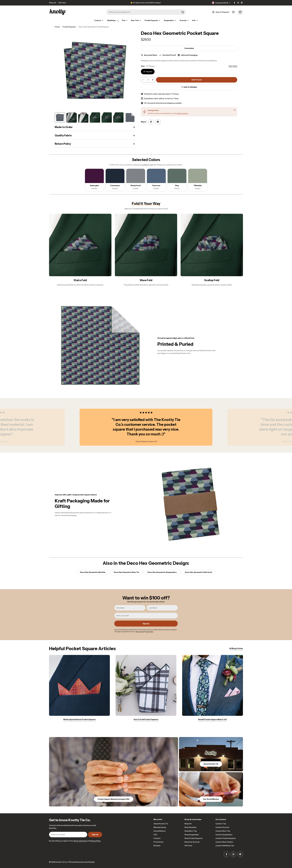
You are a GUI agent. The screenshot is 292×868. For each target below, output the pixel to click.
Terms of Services (80, 841)
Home (57, 27)
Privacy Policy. (95, 841)
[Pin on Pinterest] (158, 122)
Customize (189, 48)
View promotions (182, 113)
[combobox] (146, 12)
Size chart (233, 66)
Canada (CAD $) (221, 3)
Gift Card (62, 3)
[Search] (182, 12)
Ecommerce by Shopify (85, 862)
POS (70, 862)
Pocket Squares (69, 27)
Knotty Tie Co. (61, 862)
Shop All (52, 3)
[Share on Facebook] (151, 122)
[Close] (234, 110)
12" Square (147, 71)
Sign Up (146, 624)
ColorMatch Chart (146, 165)
